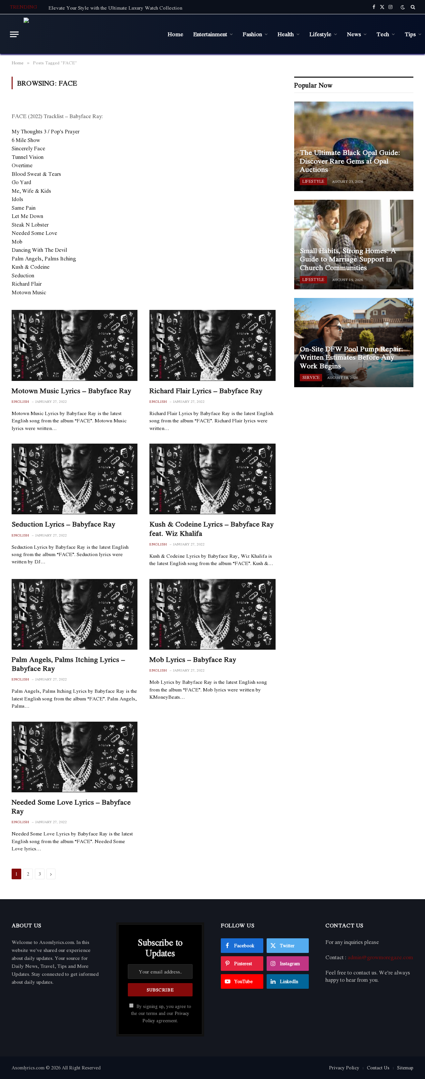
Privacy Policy (344, 1067)
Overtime (22, 165)
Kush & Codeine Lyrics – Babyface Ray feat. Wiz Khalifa (211, 529)
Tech (383, 34)
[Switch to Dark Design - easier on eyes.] (402, 7)
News (354, 34)
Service (310, 377)
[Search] (412, 7)
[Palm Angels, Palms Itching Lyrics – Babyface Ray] (74, 614)
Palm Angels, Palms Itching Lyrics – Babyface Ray (68, 664)
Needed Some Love (34, 233)
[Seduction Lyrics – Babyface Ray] (74, 479)
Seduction (23, 275)
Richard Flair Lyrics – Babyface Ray (205, 390)
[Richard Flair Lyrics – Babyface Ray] (212, 345)
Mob (17, 242)
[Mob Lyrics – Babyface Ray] (212, 614)
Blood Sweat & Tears (36, 174)
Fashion (252, 34)
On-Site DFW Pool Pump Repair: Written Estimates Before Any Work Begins (351, 357)
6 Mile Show (26, 140)
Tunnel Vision (27, 157)
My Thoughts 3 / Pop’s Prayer (45, 131)
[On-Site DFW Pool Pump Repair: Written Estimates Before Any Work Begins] (353, 343)
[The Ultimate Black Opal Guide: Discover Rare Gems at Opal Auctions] (353, 146)
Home (175, 34)
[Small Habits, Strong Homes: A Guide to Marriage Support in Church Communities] (353, 244)
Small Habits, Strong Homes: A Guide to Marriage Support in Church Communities (348, 259)
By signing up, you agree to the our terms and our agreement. (161, 1013)
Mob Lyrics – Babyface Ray (192, 659)
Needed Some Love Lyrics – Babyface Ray (71, 807)
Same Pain (24, 208)
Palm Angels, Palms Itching (44, 258)
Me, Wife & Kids (31, 191)
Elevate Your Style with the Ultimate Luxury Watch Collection (115, 8)
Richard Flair (27, 284)
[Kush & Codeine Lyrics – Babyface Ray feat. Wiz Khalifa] (212, 479)
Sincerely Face (28, 148)
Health (286, 34)
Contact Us (378, 1067)
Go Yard (21, 182)
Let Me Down (27, 216)
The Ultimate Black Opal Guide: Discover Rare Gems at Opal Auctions (350, 161)
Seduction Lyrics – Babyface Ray (63, 524)
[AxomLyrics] (91, 34)
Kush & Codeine (30, 267)
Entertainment (210, 34)
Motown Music (29, 292)
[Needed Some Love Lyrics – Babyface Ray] (74, 757)
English (20, 401)
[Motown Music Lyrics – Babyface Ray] (74, 345)
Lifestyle (320, 34)
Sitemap (405, 1067)
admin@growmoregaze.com (380, 957)
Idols (17, 199)
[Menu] (14, 34)
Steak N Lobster (30, 225)
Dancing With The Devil (39, 250)
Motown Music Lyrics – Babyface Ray (71, 390)
